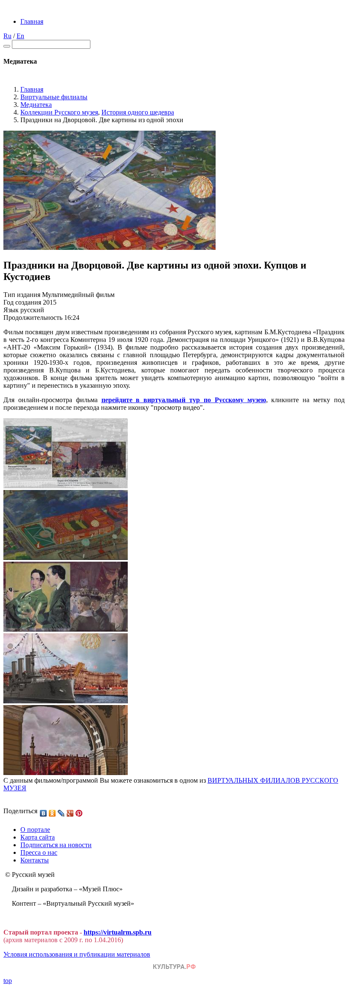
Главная (31, 21)
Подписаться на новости (56, 844)
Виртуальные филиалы (53, 97)
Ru (7, 35)
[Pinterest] (79, 813)
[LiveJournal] (61, 813)
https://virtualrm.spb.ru (118, 932)
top (7, 980)
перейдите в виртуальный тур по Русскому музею (183, 399)
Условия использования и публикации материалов (76, 954)
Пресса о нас (38, 852)
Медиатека (36, 104)
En (20, 35)
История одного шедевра (137, 112)
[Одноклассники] (52, 813)
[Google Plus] (70, 813)
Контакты (34, 860)
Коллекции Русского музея (59, 112)
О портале (35, 829)
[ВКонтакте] (43, 813)
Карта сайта (37, 837)
